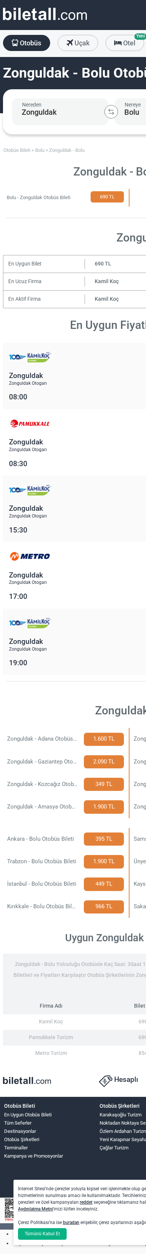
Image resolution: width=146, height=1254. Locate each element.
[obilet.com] (45, 20)
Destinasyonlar (20, 1131)
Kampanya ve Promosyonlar (33, 1156)
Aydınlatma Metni (35, 1209)
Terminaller (16, 1147)
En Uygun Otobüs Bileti (28, 1115)
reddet (86, 1202)
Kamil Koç (107, 281)
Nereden (32, 105)
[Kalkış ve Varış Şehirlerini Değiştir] (111, 111)
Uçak (81, 43)
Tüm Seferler (17, 1123)
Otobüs (29, 43)
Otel (133, 41)
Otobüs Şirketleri (21, 1139)
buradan (71, 1222)
